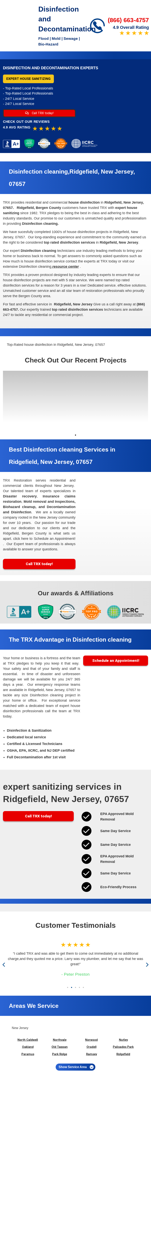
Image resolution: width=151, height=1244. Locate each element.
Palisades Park (123, 1047)
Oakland (28, 1047)
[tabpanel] (21, 401)
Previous (4, 964)
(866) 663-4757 (128, 20)
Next (146, 964)
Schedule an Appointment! (115, 660)
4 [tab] (79, 987)
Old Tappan (60, 1047)
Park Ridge (59, 1054)
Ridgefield (123, 1054)
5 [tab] (83, 987)
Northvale (59, 1040)
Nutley (123, 1040)
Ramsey (91, 1054)
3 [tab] (75, 987)
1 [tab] (75, 435)
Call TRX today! (42, 113)
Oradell (92, 1047)
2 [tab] (71, 987)
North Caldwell (27, 1040)
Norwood (91, 1040)
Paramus (27, 1054)
